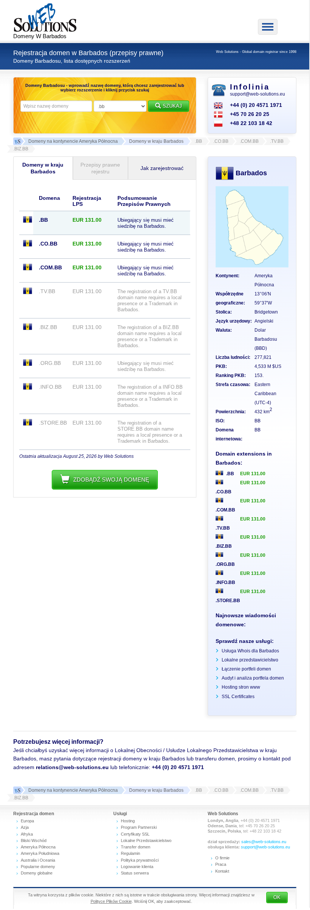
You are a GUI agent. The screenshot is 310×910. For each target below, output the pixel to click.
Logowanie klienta (137, 866)
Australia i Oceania (38, 860)
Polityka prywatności (140, 860)
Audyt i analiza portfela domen (253, 678)
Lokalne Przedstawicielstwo (146, 840)
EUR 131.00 (252, 473)
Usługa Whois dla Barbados (250, 651)
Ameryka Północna (38, 847)
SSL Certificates (238, 696)
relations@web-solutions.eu (72, 767)
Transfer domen (135, 847)
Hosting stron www (241, 687)
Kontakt (222, 871)
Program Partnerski (139, 827)
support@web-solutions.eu (257, 94)
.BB (229, 473)
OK (277, 897)
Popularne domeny (38, 866)
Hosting (128, 821)
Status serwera (135, 873)
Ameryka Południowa (40, 853)
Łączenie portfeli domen (246, 669)
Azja (25, 827)
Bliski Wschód (33, 840)
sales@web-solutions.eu (263, 841)
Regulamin (130, 853)
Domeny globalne (36, 873)
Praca (220, 864)
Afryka (27, 834)
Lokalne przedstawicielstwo (250, 660)
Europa (27, 821)
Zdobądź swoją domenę (111, 479)
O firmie (222, 858)
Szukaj (172, 106)
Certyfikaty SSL (135, 834)
